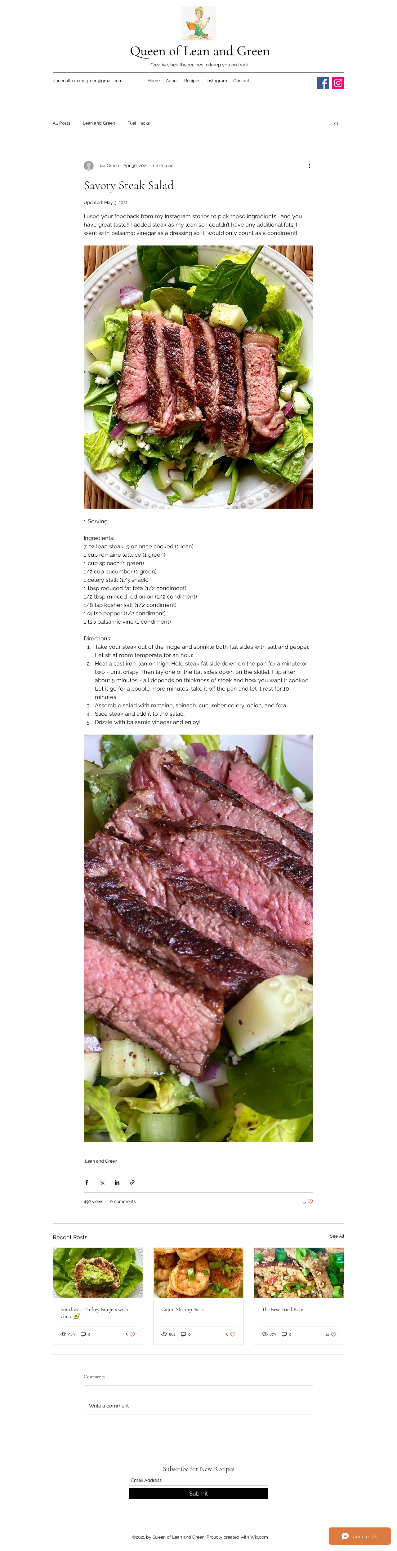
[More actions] (309, 166)
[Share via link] (132, 1182)
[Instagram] (338, 83)
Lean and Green (99, 123)
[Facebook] (323, 83)
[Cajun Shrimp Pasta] (198, 1273)
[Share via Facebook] (87, 1182)
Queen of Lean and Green (200, 50)
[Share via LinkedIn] (117, 1182)
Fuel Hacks (138, 123)
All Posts (61, 123)
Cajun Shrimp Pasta (183, 1309)
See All (337, 1236)
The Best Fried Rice (282, 1309)
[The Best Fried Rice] (299, 1273)
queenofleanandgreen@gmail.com (88, 80)
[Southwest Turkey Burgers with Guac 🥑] (98, 1273)
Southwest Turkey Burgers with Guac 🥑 (94, 1312)
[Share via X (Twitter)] (102, 1182)
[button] (336, 123)
